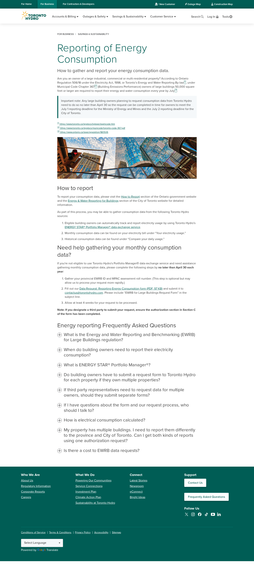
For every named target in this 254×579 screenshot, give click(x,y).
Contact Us (195, 483)
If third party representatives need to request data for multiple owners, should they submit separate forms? (124, 392)
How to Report (130, 197)
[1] (58, 123)
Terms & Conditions (60, 532)
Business (47, 4)
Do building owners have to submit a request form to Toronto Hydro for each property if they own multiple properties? (130, 377)
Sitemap (116, 532)
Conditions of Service (33, 532)
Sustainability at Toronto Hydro (95, 503)
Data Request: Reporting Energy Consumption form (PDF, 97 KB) (121, 289)
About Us (27, 480)
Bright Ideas (137, 497)
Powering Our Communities (93, 480)
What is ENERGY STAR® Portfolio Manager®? (107, 365)
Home (26, 4)
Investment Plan (85, 492)
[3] (58, 131)
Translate (52, 550)
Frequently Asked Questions (206, 497)
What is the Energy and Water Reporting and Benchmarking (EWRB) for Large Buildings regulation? (129, 337)
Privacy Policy (83, 532)
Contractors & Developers (78, 4)
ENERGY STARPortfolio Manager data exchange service (102, 227)
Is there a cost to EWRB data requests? (101, 450)
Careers (26, 497)
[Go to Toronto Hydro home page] (33, 15)
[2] (58, 127)
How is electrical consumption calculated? (104, 420)
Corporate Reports (33, 492)
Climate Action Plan (88, 497)
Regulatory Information (36, 486)
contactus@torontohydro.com (84, 293)
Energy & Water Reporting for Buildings (93, 201)
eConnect (136, 492)
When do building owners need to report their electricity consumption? (118, 352)
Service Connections (88, 486)
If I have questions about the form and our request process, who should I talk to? (126, 408)
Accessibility (101, 532)
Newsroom (137, 486)
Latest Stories (138, 480)
